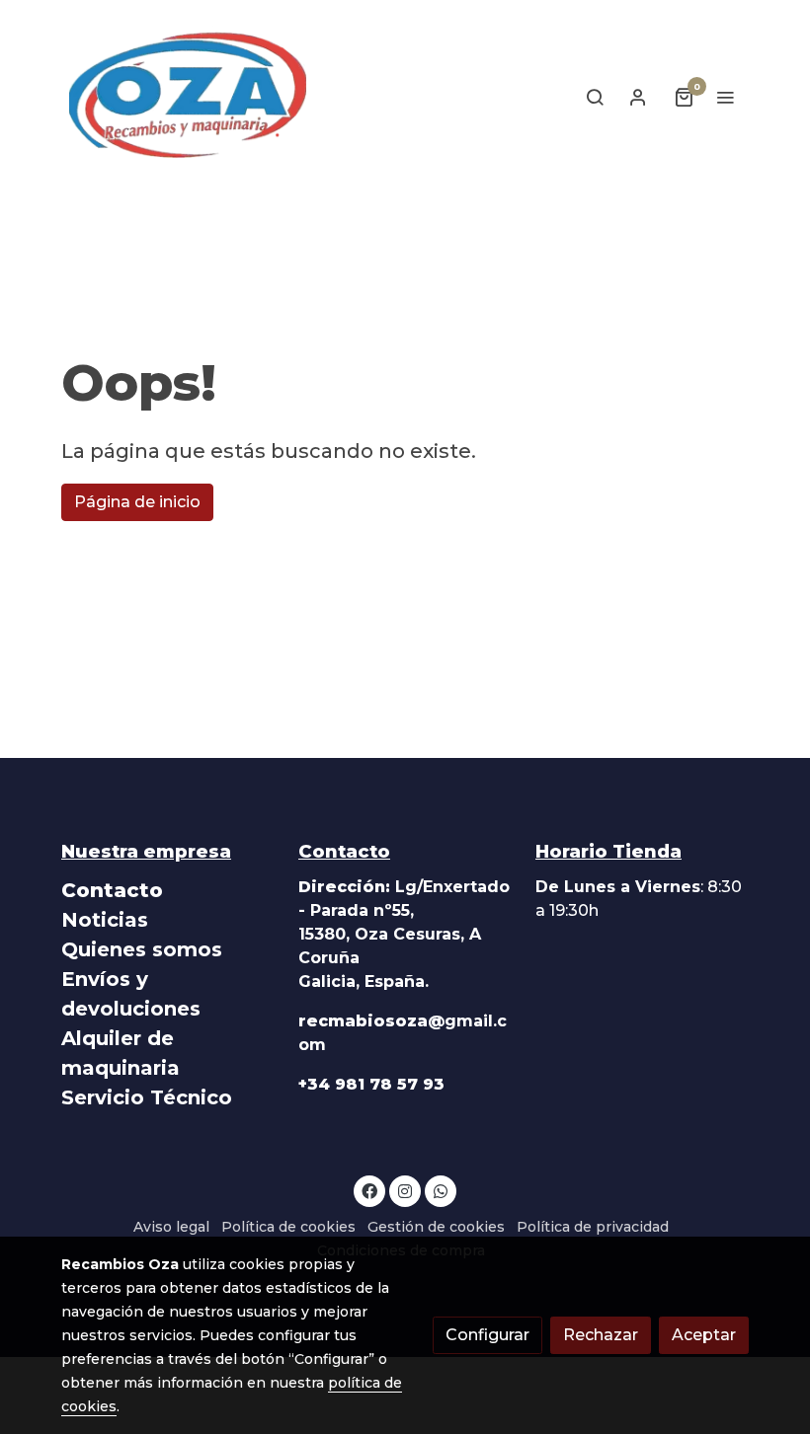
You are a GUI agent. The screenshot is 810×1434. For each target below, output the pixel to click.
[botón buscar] (594, 97)
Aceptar (704, 1334)
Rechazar (600, 1334)
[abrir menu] (725, 97)
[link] (187, 97)
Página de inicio (137, 501)
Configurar (487, 1334)
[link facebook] (369, 1190)
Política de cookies (288, 1227)
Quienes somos (141, 949)
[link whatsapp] (440, 1190)
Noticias (104, 920)
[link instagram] (405, 1190)
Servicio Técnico (146, 1097)
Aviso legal (171, 1227)
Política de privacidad (593, 1227)
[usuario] (638, 97)
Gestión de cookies (436, 1227)
